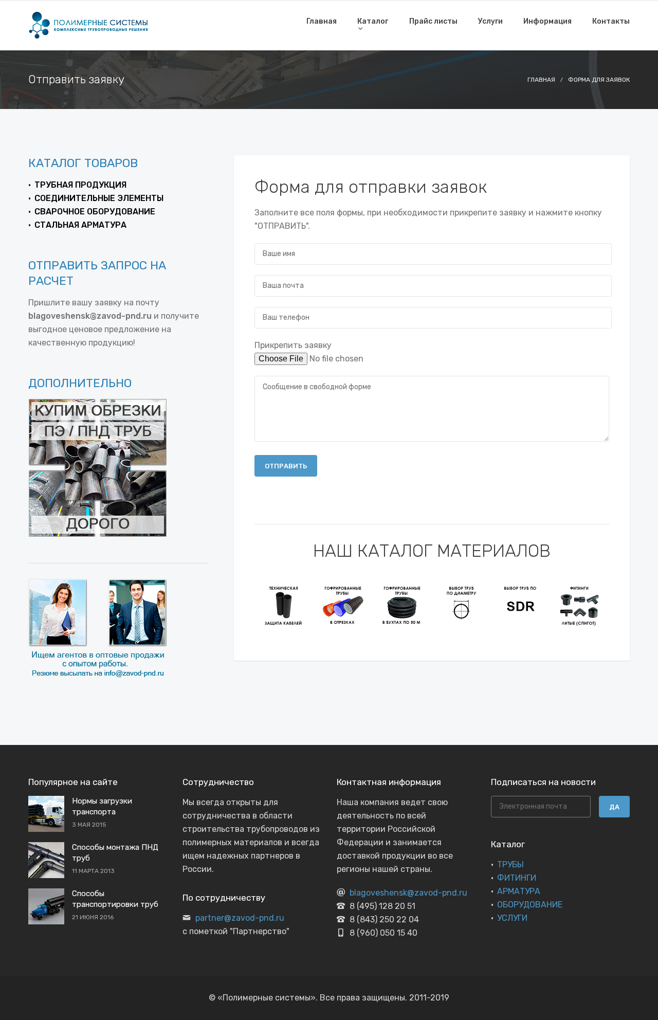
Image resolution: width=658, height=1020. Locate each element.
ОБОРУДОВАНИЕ (529, 904)
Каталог (372, 21)
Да (614, 807)
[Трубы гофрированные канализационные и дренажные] (343, 605)
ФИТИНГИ (516, 878)
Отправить (286, 466)
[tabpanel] (284, 605)
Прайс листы (433, 21)
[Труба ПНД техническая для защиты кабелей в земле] (284, 605)
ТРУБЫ (510, 864)
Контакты (611, 21)
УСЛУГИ (512, 918)
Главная (321, 21)
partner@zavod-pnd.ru (239, 918)
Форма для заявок (599, 79)
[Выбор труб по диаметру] (461, 605)
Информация (547, 21)
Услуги (490, 21)
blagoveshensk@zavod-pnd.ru (408, 893)
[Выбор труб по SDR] (520, 605)
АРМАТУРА (518, 891)
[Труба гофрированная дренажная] (402, 605)
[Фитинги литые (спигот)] (579, 605)
